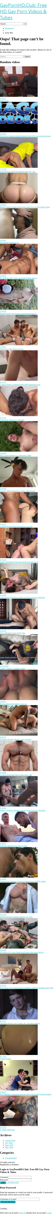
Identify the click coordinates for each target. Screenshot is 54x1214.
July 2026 (9, 1143)
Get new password (7, 1202)
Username (4, 1177)
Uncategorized (11, 1158)
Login (3, 1183)
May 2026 (9, 1147)
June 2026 (9, 1145)
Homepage (9, 28)
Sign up (22, 1213)
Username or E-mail (8, 1199)
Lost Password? (12, 1182)
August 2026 (10, 1140)
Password (4, 1180)
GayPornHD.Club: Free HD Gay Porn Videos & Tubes (23, 11)
